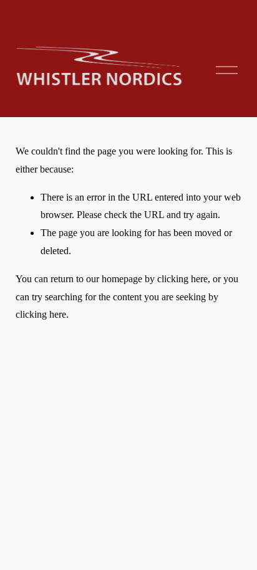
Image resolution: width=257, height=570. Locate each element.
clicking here (182, 278)
